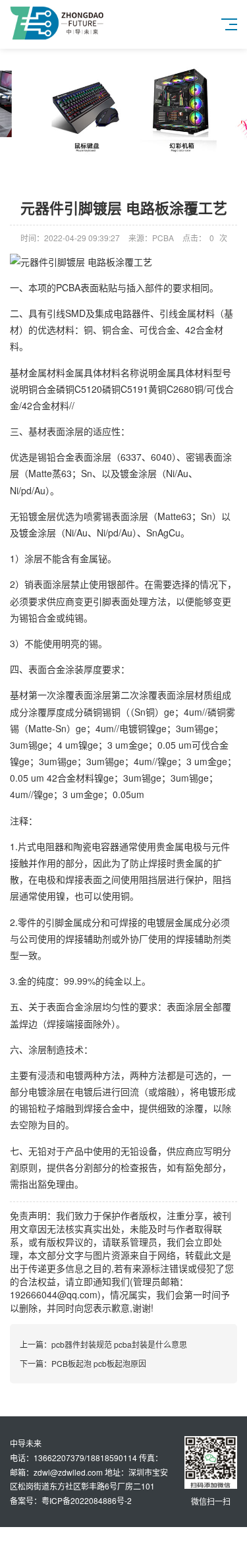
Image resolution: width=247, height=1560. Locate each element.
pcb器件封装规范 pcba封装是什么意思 (119, 1344)
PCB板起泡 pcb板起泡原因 (98, 1363)
